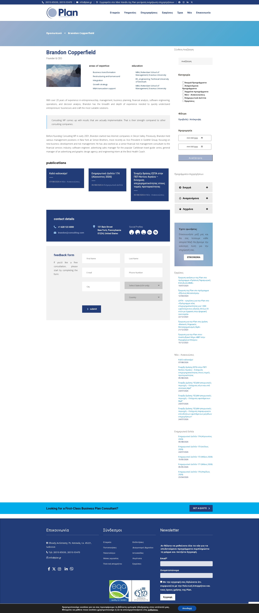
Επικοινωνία (203, 12)
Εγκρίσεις (167, 12)
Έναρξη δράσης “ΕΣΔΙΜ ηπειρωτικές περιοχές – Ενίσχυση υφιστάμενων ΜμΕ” (194, 398)
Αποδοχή (187, 608)
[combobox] (143, 285)
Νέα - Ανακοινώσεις (71, 181)
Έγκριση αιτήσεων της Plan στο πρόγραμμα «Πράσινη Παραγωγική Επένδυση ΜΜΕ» (194, 280)
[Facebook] (179, 2)
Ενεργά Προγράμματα (195, 82)
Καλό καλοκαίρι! (58, 173)
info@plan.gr (86, 2)
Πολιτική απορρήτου (112, 564)
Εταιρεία (107, 542)
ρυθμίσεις (153, 610)
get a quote (200, 508)
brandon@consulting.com (71, 233)
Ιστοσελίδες (138, 553)
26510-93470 (65, 2)
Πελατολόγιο (109, 553)
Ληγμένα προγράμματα (196, 91)
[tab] (194, 187)
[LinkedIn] (188, 2)
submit (93, 309)
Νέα (189, 12)
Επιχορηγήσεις (149, 12)
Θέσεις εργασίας (111, 558)
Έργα (180, 12)
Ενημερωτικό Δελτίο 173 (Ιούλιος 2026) (193, 448)
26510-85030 (51, 2)
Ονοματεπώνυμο (169, 570)
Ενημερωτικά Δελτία (113, 185)
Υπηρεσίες (130, 12)
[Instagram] (184, 2)
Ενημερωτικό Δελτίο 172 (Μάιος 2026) (195, 456)
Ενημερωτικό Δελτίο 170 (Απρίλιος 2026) (194, 473)
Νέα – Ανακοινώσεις (194, 94)
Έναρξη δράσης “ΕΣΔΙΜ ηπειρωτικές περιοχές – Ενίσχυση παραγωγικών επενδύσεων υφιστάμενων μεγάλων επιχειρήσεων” (195, 412)
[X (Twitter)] (192, 2)
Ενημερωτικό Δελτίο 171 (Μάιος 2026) (195, 464)
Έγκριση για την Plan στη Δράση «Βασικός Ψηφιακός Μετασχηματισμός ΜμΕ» (193, 324)
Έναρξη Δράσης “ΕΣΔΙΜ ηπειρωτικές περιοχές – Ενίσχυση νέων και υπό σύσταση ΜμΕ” (194, 385)
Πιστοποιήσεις (110, 547)
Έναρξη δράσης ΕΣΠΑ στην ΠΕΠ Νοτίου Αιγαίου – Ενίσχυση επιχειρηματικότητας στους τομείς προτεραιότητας (194, 371)
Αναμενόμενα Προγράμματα (190, 87)
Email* (163, 558)
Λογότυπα (137, 558)
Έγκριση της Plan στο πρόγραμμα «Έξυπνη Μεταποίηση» (193, 291)
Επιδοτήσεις (138, 542)
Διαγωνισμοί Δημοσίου (142, 547)
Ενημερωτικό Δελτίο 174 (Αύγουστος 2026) (195, 437)
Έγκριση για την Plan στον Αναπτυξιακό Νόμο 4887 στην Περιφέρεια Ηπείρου (191, 337)
